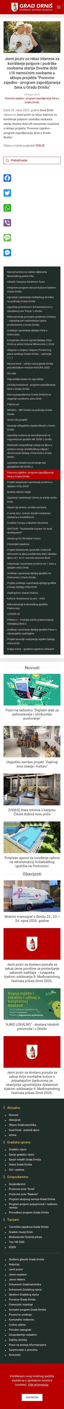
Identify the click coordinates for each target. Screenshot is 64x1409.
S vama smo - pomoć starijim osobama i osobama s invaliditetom (29, 515)
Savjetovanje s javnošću (23, 1349)
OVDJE (40, 145)
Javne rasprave (18, 1274)
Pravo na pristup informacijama (27, 1344)
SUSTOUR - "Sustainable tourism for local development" (29, 530)
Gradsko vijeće (17, 1149)
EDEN (12, 1247)
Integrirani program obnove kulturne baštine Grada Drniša (31, 289)
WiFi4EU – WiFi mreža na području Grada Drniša (29, 412)
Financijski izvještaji (21, 1304)
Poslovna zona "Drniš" (22, 1189)
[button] (58, 7)
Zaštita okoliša (18, 1339)
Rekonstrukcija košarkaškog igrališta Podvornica (27, 606)
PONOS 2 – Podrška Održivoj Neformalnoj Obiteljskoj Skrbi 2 (30, 621)
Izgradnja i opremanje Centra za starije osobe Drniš (32, 499)
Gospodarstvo (17, 1184)
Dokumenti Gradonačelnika (25, 1284)
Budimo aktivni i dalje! (19, 492)
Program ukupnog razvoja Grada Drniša (32, 1199)
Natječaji (14, 1264)
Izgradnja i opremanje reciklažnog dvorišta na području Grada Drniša (30, 299)
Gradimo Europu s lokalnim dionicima (27, 522)
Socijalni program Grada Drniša (27, 1309)
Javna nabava (17, 1279)
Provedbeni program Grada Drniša (29, 1212)
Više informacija (38, 1384)
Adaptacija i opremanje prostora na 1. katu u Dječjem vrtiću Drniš (31, 565)
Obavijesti (15, 1120)
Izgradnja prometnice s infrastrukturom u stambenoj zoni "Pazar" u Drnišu (29, 309)
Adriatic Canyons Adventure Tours (26, 281)
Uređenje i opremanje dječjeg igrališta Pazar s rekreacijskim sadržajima (32, 631)
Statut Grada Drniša (20, 1164)
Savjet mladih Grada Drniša (25, 1159)
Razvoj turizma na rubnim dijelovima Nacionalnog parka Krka (27, 274)
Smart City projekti (17, 419)
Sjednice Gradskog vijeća (24, 1294)
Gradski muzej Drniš (21, 1232)
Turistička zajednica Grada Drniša (29, 1227)
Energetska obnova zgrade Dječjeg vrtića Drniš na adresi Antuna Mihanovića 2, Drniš (30, 342)
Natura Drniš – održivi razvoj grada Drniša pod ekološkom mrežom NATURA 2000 (30, 365)
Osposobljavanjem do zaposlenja (25, 379)
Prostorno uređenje (20, 1314)
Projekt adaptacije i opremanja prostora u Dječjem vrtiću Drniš (30, 484)
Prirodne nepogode (20, 1329)
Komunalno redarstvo (21, 1319)
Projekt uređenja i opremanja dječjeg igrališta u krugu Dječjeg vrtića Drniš (31, 585)
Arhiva (12, 1135)
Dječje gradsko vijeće (21, 1154)
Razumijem (32, 1397)
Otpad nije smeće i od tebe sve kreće (26, 507)
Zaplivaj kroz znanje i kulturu (22, 592)
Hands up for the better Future (24, 538)
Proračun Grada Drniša (22, 1299)
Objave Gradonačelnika (22, 1125)
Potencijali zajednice (18, 544)
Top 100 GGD (16, 1242)
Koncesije (15, 1354)
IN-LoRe (11, 373)
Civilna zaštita (17, 1324)
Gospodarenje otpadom (23, 1334)
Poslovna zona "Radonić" (23, 1194)
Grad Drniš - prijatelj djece (24, 1130)
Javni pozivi (16, 1269)
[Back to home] (32, 7)
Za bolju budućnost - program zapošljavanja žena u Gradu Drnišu (31, 386)
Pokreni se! (13, 404)
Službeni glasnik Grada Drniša (26, 1259)
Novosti (13, 1115)
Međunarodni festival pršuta (25, 1237)
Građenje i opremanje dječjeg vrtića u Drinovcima (27, 332)
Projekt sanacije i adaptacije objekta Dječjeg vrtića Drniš (31, 641)
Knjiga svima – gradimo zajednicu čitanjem (30, 649)
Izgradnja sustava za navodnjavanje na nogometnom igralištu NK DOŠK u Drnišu (29, 437)
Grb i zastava (16, 1169)
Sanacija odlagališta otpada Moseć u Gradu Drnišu (31, 427)
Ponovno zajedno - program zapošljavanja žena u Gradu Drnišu (32, 100)
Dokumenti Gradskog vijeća (25, 1289)
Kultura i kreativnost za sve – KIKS (26, 598)
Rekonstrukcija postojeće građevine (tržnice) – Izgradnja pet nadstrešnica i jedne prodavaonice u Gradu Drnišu (31, 320)
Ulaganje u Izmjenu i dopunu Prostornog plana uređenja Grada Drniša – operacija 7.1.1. (29, 354)
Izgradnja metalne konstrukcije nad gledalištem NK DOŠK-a (26, 464)
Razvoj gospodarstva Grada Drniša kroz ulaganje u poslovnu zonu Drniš (29, 396)
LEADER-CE (13, 614)
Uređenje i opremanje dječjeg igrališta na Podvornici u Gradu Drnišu (29, 575)
